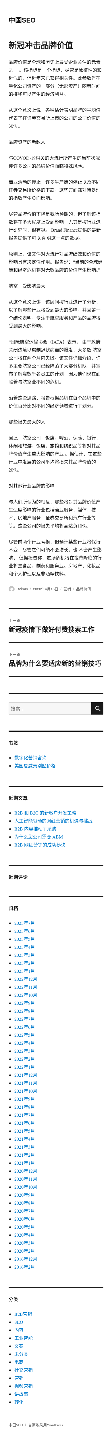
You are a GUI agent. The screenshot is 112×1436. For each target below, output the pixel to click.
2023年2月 (24, 963)
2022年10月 (25, 995)
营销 (67, 588)
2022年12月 (25, 979)
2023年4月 (24, 947)
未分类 (21, 1354)
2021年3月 (24, 1147)
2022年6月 (24, 1027)
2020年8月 (24, 1203)
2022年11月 (25, 987)
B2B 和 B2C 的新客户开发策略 (45, 813)
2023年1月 (24, 971)
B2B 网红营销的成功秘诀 (39, 845)
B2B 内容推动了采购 (35, 829)
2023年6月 (24, 931)
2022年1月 (24, 1067)
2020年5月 (24, 1227)
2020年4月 (24, 1235)
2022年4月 (24, 1043)
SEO (18, 1322)
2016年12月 (25, 1259)
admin (23, 588)
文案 (19, 1346)
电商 (19, 1362)
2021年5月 (24, 1131)
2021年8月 (24, 1107)
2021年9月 (24, 1099)
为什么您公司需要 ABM (38, 837)
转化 (19, 1402)
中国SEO (22, 20)
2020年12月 (25, 1171)
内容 (19, 1330)
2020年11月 (25, 1179)
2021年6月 (24, 1123)
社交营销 (23, 1370)
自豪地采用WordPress (45, 1424)
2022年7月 (24, 1019)
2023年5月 (24, 939)
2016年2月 (24, 1267)
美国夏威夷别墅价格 (35, 766)
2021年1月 (24, 1163)
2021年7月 (24, 1115)
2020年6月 (24, 1219)
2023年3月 (24, 955)
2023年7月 (24, 923)
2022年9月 (24, 1003)
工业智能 (23, 1338)
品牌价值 (83, 588)
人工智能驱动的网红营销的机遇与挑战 (53, 821)
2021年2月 (24, 1155)
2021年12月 (25, 1075)
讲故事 (21, 1394)
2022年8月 (24, 1011)
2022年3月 (24, 1051)
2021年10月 (25, 1091)
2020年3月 (24, 1243)
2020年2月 (24, 1251)
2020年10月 (25, 1187)
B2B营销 (23, 1314)
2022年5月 (24, 1035)
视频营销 (23, 1386)
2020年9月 (24, 1195)
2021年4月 (24, 1139)
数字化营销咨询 (30, 758)
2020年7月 (24, 1211)
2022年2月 (24, 1059)
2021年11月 (25, 1083)
